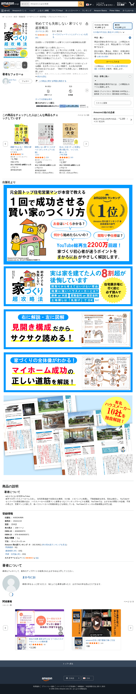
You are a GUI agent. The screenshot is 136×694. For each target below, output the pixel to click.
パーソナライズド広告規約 (66, 686)
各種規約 (81, 686)
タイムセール (128, 10)
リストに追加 (101, 103)
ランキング (86, 10)
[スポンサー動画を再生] (96, 623)
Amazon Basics (100, 10)
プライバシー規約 (48, 686)
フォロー (25, 81)
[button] (5, 10)
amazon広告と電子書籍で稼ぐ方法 (100, 640)
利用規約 (36, 686)
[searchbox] (53, 4)
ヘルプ (32, 10)
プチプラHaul (57, 10)
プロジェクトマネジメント (57, 17)
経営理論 (43, 17)
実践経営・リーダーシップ (28, 17)
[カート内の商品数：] (132, 4)
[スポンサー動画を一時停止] (60, 628)
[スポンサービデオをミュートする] (60, 633)
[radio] (102, 26)
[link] (21, 148)
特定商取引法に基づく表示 (95, 686)
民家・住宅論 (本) (12, 554)
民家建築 (9, 547)
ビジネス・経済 (11, 17)
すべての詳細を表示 (43, 99)
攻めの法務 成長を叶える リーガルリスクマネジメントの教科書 (46, 640)
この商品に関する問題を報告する (52, 81)
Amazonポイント (19, 10)
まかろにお (40, 31)
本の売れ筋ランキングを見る (54, 545)
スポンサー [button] (6, 605)
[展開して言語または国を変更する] (79, 678)
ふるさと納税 (43, 10)
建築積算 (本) (11, 551)
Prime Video (115, 10)
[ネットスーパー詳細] (79, 10)
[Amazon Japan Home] (47, 679)
